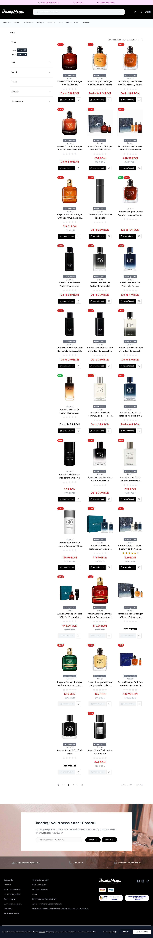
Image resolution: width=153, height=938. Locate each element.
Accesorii (50, 22)
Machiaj (39, 22)
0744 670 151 (78, 863)
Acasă (12, 33)
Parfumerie (27, 22)
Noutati (16, 22)
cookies (42, 932)
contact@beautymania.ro (129, 863)
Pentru (14, 82)
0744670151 (79, 2)
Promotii (6, 22)
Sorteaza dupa (114, 40)
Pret (13, 62)
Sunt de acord (142, 932)
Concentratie (17, 101)
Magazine (86, 22)
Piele (67, 22)
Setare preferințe (110, 932)
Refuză (126, 932)
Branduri (77, 22)
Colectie (15, 91)
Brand (14, 72)
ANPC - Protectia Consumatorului (47, 904)
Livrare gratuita (69, 75)
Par (60, 22)
